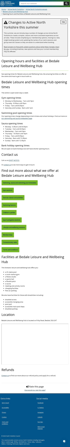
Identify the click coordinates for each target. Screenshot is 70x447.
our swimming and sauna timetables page (16, 118)
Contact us (5, 376)
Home (3, 9)
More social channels (41, 427)
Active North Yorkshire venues (36, 9)
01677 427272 (14, 160)
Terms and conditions (5, 423)
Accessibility (5, 407)
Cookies (4, 417)
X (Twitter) (41, 407)
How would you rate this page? (35, 390)
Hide (63, 22)
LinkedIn (40, 417)
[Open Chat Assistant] (64, 441)
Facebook (40, 403)
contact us (7, 165)
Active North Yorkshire (16, 9)
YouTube (40, 422)
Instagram (41, 412)
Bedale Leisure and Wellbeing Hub (15, 12)
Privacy (4, 412)
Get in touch (5, 403)
